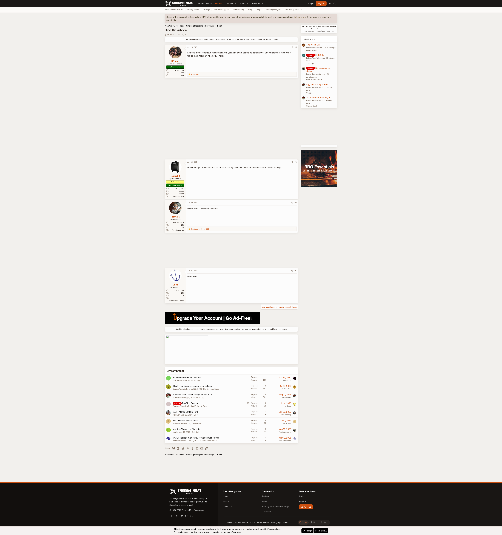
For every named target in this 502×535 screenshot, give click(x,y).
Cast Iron (288, 10)
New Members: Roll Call (174, 10)
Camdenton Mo (178, 230)
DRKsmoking (286, 415)
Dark (326, 522)
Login (301, 496)
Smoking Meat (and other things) (276, 506)
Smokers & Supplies (221, 10)
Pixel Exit (284, 522)
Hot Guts (319, 55)
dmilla (175, 432)
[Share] (292, 47)
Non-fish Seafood (314, 80)
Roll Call (195, 432)
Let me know (300, 17)
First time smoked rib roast (185, 420)
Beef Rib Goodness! (191, 403)
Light (315, 522)
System (305, 522)
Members (256, 3)
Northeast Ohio (178, 196)
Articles (230, 3)
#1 (296, 47)
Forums (218, 3)
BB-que (170, 34)
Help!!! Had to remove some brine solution (192, 386)
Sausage (206, 10)
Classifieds (266, 511)
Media (243, 3)
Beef (199, 380)
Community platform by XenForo (249, 522)
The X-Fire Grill (313, 44)
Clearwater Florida (176, 301)
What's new (203, 3)
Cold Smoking (238, 10)
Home (225, 496)
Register (302, 501)
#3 (296, 203)
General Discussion (208, 441)
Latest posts (309, 39)
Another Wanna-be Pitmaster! (187, 429)
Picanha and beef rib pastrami (187, 377)
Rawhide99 (178, 423)
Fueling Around (285, 432)
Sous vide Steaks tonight (318, 97)
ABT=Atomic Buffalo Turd (185, 412)
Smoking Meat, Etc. (273, 10)
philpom (288, 406)
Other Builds (311, 50)
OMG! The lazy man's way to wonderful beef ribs (196, 437)
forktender (287, 380)
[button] (211, 3)
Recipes (259, 10)
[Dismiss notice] (335, 16)
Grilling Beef (311, 106)
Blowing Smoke (193, 10)
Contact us (227, 506)
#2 (296, 162)
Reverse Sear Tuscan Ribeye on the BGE (192, 394)
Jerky (250, 10)
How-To (298, 10)
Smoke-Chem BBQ (181, 406)
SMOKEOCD (286, 389)
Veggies (309, 93)
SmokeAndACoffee (181, 389)
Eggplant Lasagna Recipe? (318, 84)
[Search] (334, 3)
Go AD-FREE (306, 507)
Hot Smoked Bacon (211, 389)
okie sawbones (179, 441)
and (200, 229)
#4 (296, 271)
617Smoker (178, 380)
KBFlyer (176, 415)
